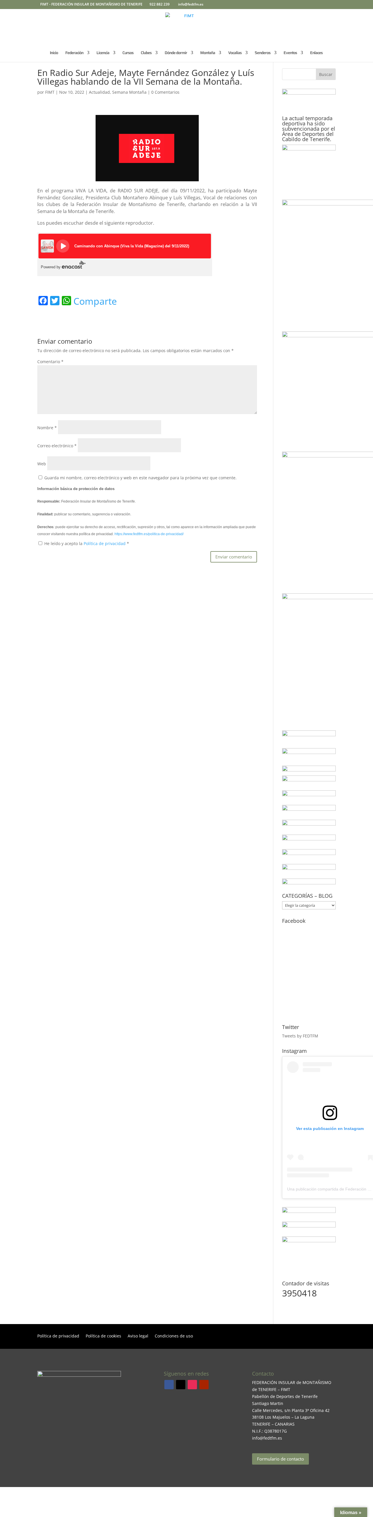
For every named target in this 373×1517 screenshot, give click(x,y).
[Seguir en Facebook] (169, 1384)
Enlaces (316, 53)
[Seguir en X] (180, 1384)
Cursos (127, 53)
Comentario (50, 361)
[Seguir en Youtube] (204, 1384)
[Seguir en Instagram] (192, 1384)
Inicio (54, 53)
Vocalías (235, 53)
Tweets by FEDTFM (300, 1036)
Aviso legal (138, 1336)
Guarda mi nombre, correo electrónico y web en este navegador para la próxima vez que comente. (140, 477)
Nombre (47, 427)
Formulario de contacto (280, 1459)
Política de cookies (103, 1336)
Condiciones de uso (174, 1336)
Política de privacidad (105, 543)
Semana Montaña (129, 92)
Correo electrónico (57, 445)
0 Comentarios (165, 92)
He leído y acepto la (86, 543)
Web (41, 463)
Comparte (95, 301)
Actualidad (99, 92)
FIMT (49, 92)
